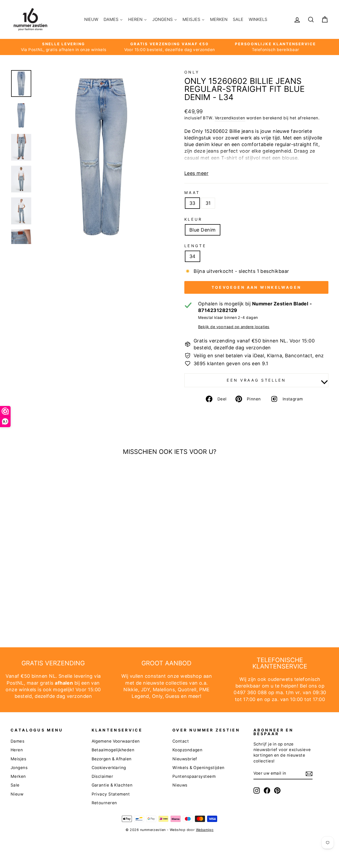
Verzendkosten (230, 117)
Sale (15, 785)
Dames (17, 741)
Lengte (195, 245)
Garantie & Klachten (112, 785)
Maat (192, 192)
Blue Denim (202, 230)
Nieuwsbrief (184, 758)
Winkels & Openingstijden (198, 767)
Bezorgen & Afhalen (112, 758)
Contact (180, 741)
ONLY (191, 72)
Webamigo (205, 830)
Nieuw (17, 794)
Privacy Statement (111, 794)
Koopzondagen (187, 749)
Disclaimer (102, 776)
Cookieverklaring (109, 767)
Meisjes (18, 758)
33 (192, 203)
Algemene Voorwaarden (116, 741)
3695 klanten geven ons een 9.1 (231, 363)
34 (192, 256)
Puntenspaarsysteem (194, 776)
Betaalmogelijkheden (113, 749)
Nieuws (180, 785)
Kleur (193, 219)
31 (208, 203)
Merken (18, 776)
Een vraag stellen (256, 380)
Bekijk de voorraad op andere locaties (234, 326)
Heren (17, 749)
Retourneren (104, 802)
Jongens (19, 767)
